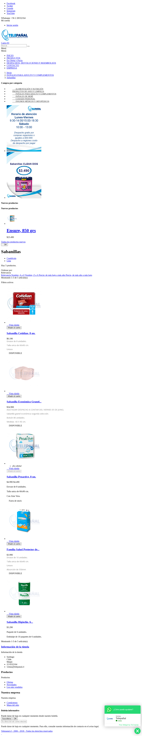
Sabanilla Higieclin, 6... (20, 622)
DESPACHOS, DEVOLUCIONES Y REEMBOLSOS (31, 63)
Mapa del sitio (13, 705)
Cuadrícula (11, 258)
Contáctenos (12, 702)
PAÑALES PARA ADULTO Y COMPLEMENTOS (36, 94)
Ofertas (10, 682)
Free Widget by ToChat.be (129, 725)
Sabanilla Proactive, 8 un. (21, 476)
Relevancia (6, 275)
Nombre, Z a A (32, 275)
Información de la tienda (15, 646)
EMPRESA (12, 68)
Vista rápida (13, 325)
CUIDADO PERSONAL (25, 99)
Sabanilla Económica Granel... (24, 401)
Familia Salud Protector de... (23, 549)
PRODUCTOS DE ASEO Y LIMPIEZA (28, 91)
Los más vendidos (14, 687)
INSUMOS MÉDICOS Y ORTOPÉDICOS (32, 101)
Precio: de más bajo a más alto (52, 275)
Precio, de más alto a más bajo (79, 275)
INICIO (10, 55)
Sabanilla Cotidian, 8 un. (21, 333)
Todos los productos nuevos (13, 242)
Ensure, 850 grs (21, 230)
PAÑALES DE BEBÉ (24, 96)
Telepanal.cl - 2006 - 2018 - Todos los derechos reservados (27, 731)
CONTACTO (13, 65)
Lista (9, 261)
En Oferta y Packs (15, 60)
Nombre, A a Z (18, 275)
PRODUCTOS (13, 58)
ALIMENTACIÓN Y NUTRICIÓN (29, 89)
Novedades (12, 684)
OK (4, 245)
